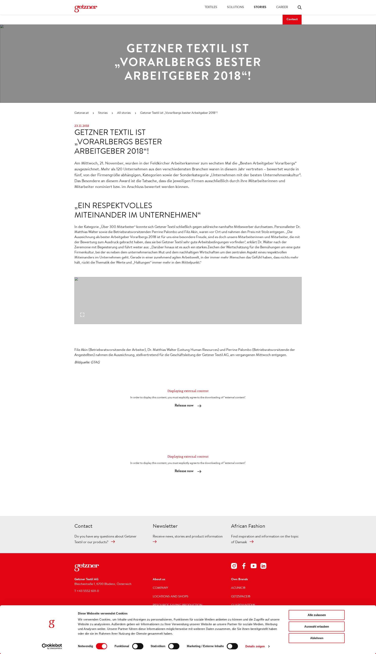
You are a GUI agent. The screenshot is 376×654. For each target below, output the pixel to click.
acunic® (238, 588)
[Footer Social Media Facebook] (244, 567)
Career (282, 7)
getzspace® (240, 596)
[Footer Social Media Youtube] (254, 567)
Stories (260, 7)
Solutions (235, 7)
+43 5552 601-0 (88, 591)
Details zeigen (255, 646)
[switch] (137, 646)
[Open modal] (188, 300)
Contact (292, 19)
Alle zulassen (317, 615)
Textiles (211, 7)
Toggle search (300, 7)
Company (160, 588)
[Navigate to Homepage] (90, 8)
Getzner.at (81, 113)
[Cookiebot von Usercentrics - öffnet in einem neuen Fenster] (52, 646)
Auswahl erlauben (316, 626)
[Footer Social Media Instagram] (234, 567)
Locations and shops (170, 596)
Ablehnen (316, 638)
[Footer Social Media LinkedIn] (263, 567)
